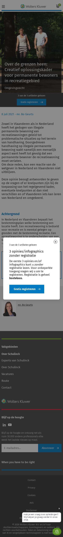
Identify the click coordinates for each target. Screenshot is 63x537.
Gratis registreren (24, 289)
